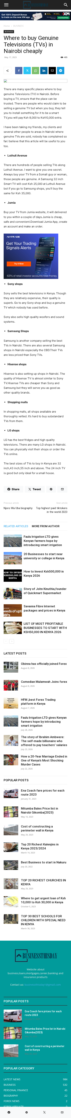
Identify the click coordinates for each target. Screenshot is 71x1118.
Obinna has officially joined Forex (44, 664)
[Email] (52, 70)
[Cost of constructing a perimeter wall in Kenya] (11, 829)
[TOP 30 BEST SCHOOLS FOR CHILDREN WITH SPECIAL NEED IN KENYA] (11, 919)
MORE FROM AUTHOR (45, 526)
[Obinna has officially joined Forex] (11, 667)
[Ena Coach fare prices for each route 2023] (11, 793)
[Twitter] (27, 70)
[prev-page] (6, 641)
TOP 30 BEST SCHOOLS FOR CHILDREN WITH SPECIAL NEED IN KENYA (43, 920)
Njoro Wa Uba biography (18, 508)
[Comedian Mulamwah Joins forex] (11, 685)
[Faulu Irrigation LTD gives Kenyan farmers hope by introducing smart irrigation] (13, 541)
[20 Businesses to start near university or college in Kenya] (13, 558)
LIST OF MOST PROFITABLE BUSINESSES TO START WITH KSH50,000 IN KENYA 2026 (45, 628)
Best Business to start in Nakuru (43, 862)
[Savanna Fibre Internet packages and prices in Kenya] (13, 610)
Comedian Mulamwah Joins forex (44, 681)
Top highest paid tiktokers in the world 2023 (51, 510)
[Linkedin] (44, 70)
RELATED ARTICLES (16, 526)
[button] (6, 5)
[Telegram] (60, 70)
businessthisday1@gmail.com (43, 984)
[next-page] (11, 641)
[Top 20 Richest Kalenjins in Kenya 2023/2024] (11, 847)
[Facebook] (18, 70)
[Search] (66, 5)
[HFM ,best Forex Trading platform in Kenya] (11, 703)
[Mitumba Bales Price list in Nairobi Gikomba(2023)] (11, 811)
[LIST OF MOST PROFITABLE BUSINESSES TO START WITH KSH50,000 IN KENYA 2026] (13, 628)
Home (7, 25)
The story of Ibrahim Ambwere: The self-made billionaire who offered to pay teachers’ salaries (44, 741)
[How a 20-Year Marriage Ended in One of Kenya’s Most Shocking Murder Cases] (11, 759)
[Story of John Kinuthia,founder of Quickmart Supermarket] (13, 593)
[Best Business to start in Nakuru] (11, 865)
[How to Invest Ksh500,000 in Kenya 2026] (13, 575)
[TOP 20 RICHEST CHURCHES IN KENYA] (11, 883)
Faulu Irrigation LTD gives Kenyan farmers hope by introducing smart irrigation (43, 541)
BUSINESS (18, 25)
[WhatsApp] (35, 70)
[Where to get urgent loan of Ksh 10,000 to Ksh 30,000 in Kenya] (11, 901)
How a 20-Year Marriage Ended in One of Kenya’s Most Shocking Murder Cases (44, 760)
